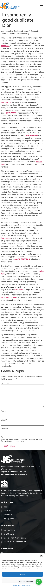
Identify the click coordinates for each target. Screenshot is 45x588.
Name (4, 411)
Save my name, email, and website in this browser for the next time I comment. (21, 440)
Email (4, 420)
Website (4, 428)
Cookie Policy (17, 585)
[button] (42, 556)
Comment (6, 383)
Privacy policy (26, 585)
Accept (22, 574)
